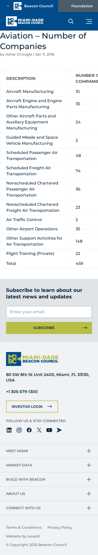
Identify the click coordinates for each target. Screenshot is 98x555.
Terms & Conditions (23, 527)
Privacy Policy (59, 527)
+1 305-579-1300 (22, 391)
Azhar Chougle (19, 54)
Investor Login (27, 406)
